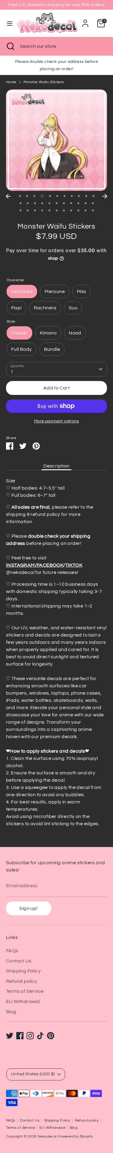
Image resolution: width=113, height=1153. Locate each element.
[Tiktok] (40, 1035)
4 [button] (42, 195)
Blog (11, 1011)
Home (11, 82)
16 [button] (49, 203)
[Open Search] (10, 46)
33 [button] (93, 210)
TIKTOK (73, 565)
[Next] (104, 196)
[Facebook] (20, 1035)
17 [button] (57, 203)
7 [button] (64, 196)
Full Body (21, 349)
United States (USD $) (33, 1074)
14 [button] (35, 203)
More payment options (56, 421)
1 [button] (20, 196)
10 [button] (86, 196)
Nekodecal (47, 1136)
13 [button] (28, 203)
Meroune (55, 291)
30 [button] (71, 210)
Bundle (52, 349)
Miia (81, 291)
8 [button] (72, 196)
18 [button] (64, 203)
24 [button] (28, 210)
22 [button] (93, 203)
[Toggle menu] (9, 23)
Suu (73, 307)
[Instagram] (30, 1035)
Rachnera (45, 307)
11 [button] (93, 196)
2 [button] (27, 196)
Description (56, 466)
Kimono (48, 333)
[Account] (85, 20)
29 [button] (64, 210)
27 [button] (49, 210)
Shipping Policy (23, 971)
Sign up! (28, 908)
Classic (19, 333)
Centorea (22, 291)
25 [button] (35, 210)
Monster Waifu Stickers (44, 82)
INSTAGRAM (20, 565)
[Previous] (8, 196)
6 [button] (57, 196)
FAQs (12, 950)
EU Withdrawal (23, 1001)
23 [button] (20, 210)
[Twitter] (9, 1035)
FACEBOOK (50, 565)
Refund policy (21, 981)
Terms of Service (24, 991)
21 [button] (85, 203)
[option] (56, 140)
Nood (75, 333)
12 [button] (20, 203)
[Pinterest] (50, 1035)
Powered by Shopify (75, 1136)
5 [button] (50, 196)
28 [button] (57, 210)
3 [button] (34, 196)
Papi (16, 307)
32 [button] (85, 210)
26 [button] (42, 210)
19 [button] (71, 203)
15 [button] (42, 203)
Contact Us (18, 961)
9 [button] (79, 196)
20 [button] (78, 203)
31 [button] (78, 210)
